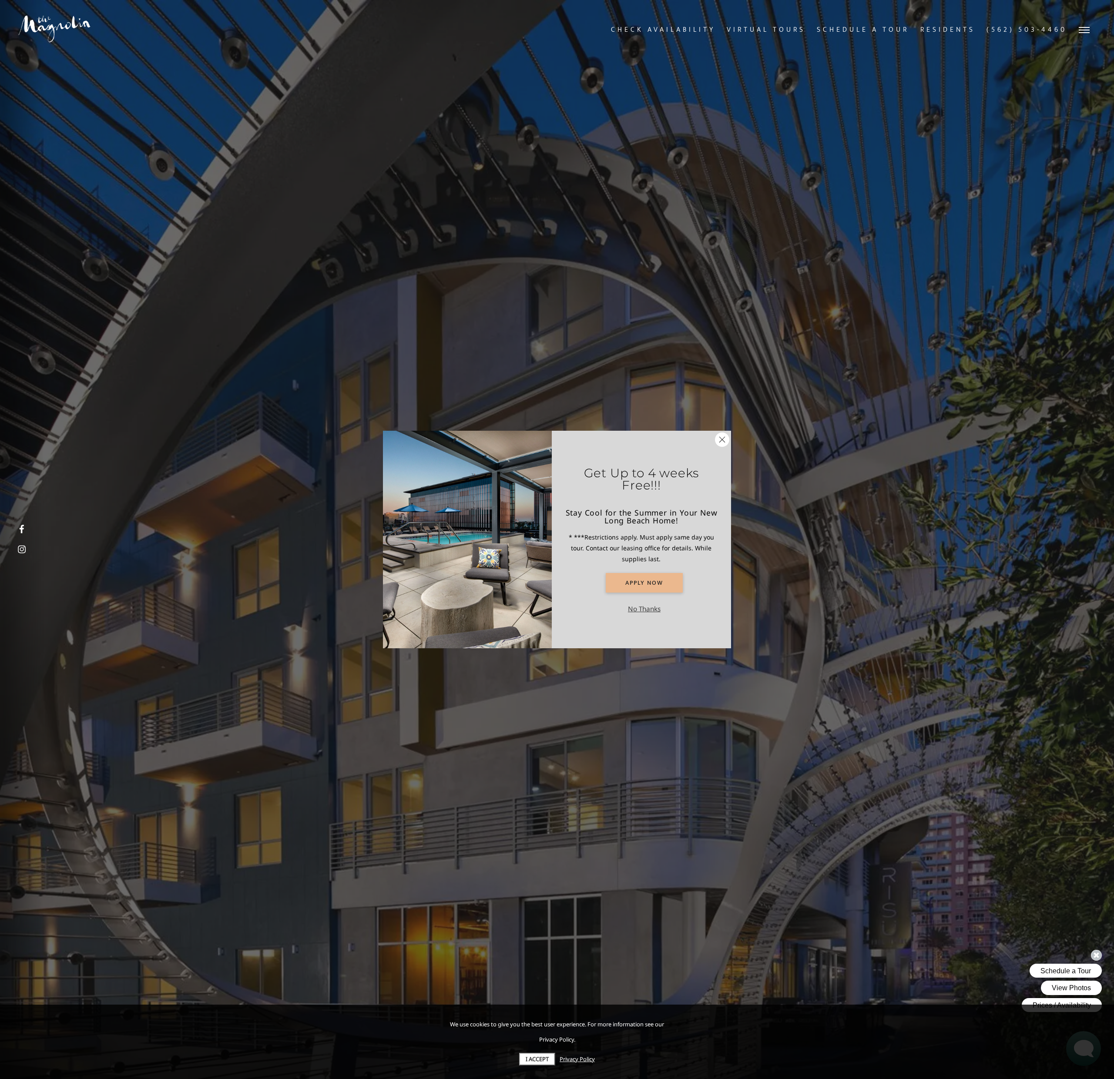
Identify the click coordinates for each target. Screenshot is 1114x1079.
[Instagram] (21, 549)
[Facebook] (21, 529)
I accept (537, 1059)
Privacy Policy (577, 1059)
